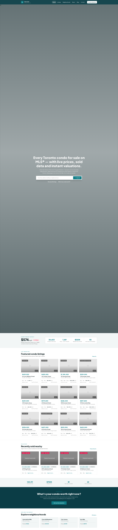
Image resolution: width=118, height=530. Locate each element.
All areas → (94, 515)
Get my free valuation (59, 503)
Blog (78, 2)
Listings (59, 2)
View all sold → (93, 448)
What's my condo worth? (64, 181)
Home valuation (92, 2)
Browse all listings (52, 181)
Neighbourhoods (66, 2)
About (73, 2)
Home (54, 2)
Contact (83, 2)
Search (78, 177)
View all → (94, 356)
